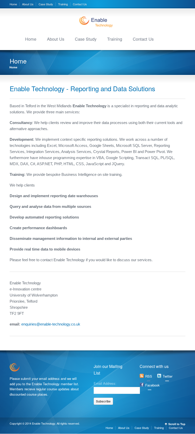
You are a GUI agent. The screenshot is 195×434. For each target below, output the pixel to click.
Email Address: (105, 383)
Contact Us (80, 4)
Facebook (152, 385)
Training (63, 4)
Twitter (167, 376)
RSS (148, 376)
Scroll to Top (176, 424)
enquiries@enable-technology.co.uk (50, 324)
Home (13, 4)
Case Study (46, 4)
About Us (28, 4)
